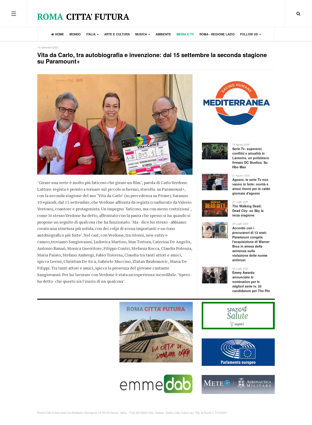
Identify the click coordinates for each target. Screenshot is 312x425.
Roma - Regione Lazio (217, 34)
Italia (91, 34)
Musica (141, 34)
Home (59, 34)
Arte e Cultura (117, 34)
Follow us (249, 34)
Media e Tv (185, 34)
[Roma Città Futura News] (156, 332)
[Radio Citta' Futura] (156, 13)
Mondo (75, 34)
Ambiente (163, 34)
